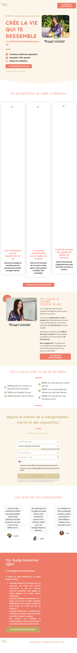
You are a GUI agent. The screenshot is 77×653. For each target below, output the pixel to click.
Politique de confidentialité (50, 642)
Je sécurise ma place (18, 66)
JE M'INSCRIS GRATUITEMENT (66, 5)
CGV (62, 642)
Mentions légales (35, 642)
